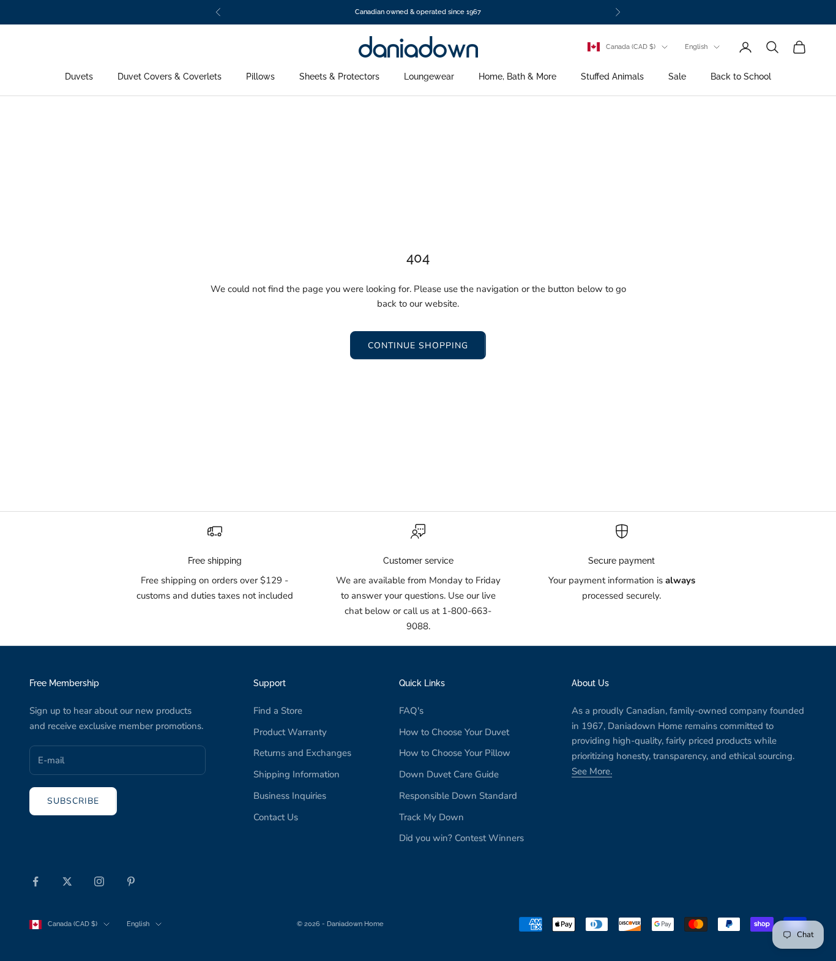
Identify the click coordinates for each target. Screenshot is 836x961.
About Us (590, 683)
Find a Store (277, 711)
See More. (592, 771)
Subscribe (73, 801)
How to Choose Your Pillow (454, 753)
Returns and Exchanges (302, 753)
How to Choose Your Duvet (454, 732)
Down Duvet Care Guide (449, 774)
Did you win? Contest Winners (461, 838)
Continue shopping (418, 345)
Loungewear (429, 77)
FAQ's (411, 711)
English (696, 47)
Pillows (260, 77)
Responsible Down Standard (458, 796)
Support (269, 683)
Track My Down (431, 817)
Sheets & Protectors (339, 77)
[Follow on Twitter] (67, 881)
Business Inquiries (289, 796)
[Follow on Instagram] (99, 881)
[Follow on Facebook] (35, 881)
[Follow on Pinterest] (131, 881)
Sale (677, 77)
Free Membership (64, 683)
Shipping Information (296, 774)
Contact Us (275, 817)
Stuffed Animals (612, 77)
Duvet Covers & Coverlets (170, 77)
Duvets (79, 77)
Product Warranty (290, 732)
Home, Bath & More (517, 77)
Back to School (741, 77)
